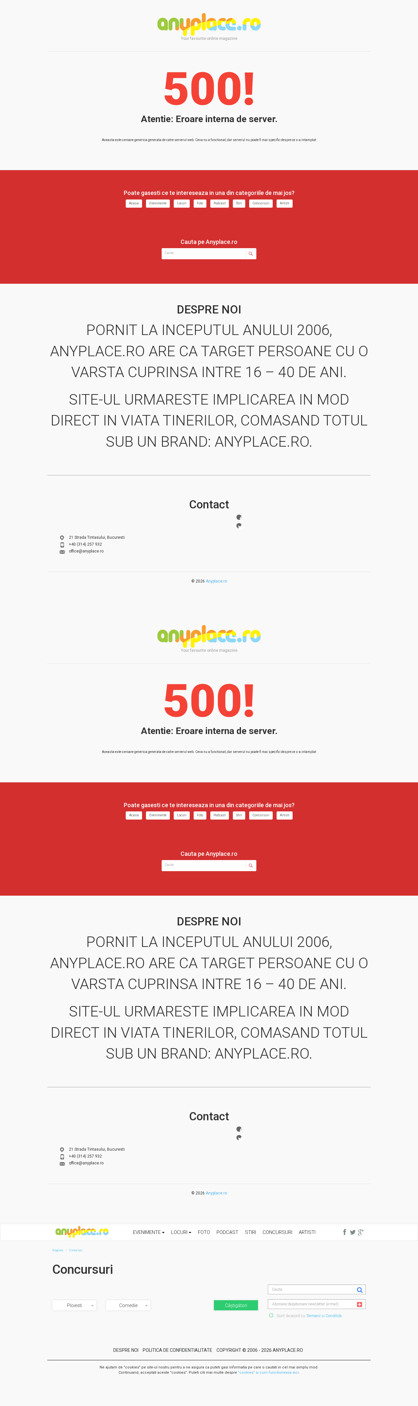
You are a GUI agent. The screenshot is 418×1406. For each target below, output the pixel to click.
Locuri (181, 203)
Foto (200, 203)
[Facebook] (239, 517)
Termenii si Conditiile (324, 1316)
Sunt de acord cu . (309, 1316)
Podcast (220, 203)
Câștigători (236, 1305)
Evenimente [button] (147, 1232)
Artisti (284, 203)
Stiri (239, 203)
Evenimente (158, 203)
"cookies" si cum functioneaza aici (268, 1372)
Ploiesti (74, 1305)
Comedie (128, 1305)
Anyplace (209, 24)
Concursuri (260, 203)
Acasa (134, 203)
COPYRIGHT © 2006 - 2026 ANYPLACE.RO (260, 1350)
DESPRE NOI (125, 1350)
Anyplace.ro (216, 581)
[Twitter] (239, 525)
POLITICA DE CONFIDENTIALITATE (177, 1350)
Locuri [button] (180, 1232)
